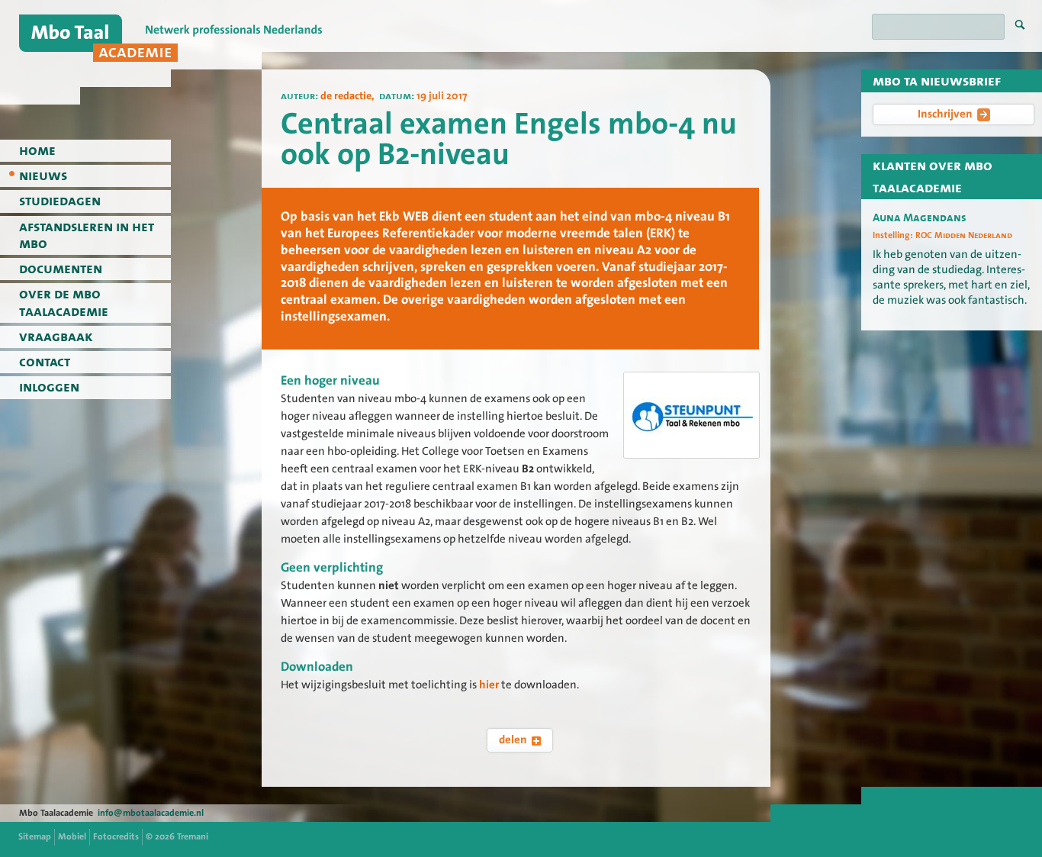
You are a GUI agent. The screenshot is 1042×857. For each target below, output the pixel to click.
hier (489, 684)
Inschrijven (945, 113)
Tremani (192, 836)
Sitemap (34, 836)
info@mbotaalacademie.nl (151, 813)
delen (513, 739)
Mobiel (72, 836)
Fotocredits (116, 836)
